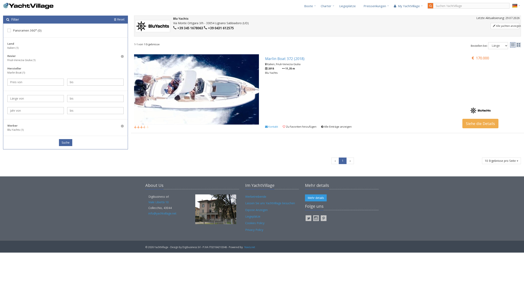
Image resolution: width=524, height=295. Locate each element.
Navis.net (249, 247)
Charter (326, 6)
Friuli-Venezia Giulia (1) (21, 60)
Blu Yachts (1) (15, 130)
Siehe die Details (480, 123)
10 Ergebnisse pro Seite (501, 161)
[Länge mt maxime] (95, 98)
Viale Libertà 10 (158, 202)
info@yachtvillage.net (162, 213)
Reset (120, 19)
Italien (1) (12, 48)
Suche (66, 142)
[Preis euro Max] (95, 82)
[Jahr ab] (35, 110)
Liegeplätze (347, 6)
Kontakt (273, 126)
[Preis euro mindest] (35, 82)
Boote (308, 6)
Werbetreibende (255, 197)
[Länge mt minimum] (35, 98)
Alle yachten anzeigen (507, 26)
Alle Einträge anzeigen (337, 126)
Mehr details (316, 198)
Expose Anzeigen (256, 210)
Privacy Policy (254, 230)
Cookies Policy (254, 223)
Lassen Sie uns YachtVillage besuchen (270, 203)
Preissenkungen (375, 6)
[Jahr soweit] (95, 110)
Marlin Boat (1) (16, 72)
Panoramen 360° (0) (27, 30)
